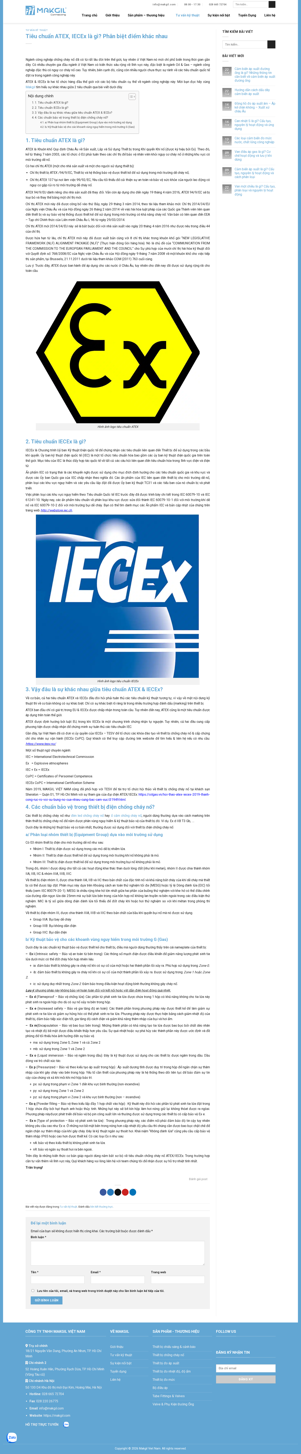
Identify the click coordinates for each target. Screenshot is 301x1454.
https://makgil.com (57, 1415)
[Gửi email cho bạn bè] (117, 1192)
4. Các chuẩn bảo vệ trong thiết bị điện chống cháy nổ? (71, 117)
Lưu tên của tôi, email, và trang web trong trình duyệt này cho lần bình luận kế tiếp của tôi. (100, 1291)
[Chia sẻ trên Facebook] (103, 1192)
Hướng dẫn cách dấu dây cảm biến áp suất (252, 92)
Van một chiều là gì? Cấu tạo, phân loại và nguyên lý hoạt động (255, 190)
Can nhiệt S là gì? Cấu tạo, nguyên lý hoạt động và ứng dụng (254, 125)
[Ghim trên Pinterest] (125, 1192)
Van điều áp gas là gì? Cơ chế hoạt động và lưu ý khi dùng (253, 155)
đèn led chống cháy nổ (88, 816)
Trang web (158, 1272)
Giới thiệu (112, 15)
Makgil (30, 87)
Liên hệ (269, 15)
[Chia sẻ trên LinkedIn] (132, 1192)
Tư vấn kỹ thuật (187, 15)
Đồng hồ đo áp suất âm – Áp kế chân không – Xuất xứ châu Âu (255, 107)
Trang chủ (89, 15)
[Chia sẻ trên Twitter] (110, 1192)
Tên (34, 1272)
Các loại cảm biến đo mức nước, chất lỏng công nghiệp (254, 140)
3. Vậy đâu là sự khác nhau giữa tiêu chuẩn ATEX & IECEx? (73, 112)
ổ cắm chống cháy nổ (126, 816)
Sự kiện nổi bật (219, 15)
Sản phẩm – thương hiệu (146, 15)
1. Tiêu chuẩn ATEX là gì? (51, 102)
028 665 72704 (53, 1394)
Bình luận (38, 1237)
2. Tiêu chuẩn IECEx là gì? (51, 108)
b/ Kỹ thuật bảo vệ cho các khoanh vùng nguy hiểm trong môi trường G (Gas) (90, 126)
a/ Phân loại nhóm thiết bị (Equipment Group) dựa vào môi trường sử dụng (88, 122)
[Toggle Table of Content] (130, 96)
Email (96, 1272)
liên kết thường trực (101, 1206)
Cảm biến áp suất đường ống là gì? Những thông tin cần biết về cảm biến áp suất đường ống (255, 75)
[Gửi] (272, 4)
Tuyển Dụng (247, 15)
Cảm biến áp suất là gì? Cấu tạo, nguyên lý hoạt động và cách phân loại (254, 173)
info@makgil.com (51, 1408)
